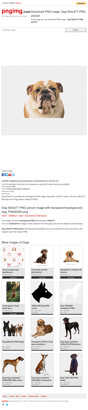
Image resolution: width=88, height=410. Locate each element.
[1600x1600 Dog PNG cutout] (42, 292)
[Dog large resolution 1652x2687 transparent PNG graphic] (42, 364)
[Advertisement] (44, 50)
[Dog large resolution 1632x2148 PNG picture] (71, 328)
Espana (18, 3)
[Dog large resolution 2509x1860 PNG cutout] (13, 365)
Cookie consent (33, 396)
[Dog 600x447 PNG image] (13, 328)
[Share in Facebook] (3, 174)
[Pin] (9, 174)
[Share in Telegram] (6, 174)
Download (13, 278)
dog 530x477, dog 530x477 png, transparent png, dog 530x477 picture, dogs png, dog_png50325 (39, 184)
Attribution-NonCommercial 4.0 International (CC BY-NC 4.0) (34, 180)
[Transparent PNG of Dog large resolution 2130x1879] (42, 328)
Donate (24, 396)
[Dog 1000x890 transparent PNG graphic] (71, 292)
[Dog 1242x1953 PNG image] (71, 364)
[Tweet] (13, 174)
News (17, 396)
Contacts (43, 396)
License (11, 396)
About (5, 396)
